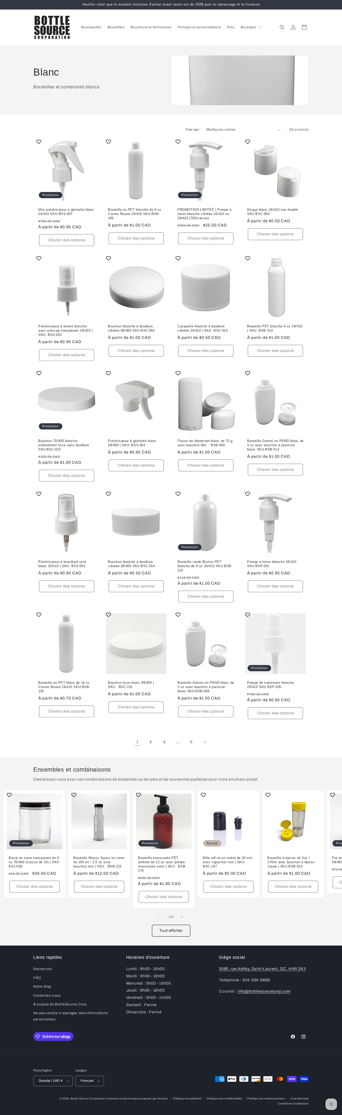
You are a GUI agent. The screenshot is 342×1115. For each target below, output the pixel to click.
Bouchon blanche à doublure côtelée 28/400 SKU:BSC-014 (131, 564)
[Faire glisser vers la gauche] (159, 916)
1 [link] (137, 742)
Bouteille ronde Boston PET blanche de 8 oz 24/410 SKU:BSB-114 (205, 566)
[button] (250, 27)
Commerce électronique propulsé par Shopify (137, 1098)
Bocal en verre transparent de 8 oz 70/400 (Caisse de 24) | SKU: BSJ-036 (34, 862)
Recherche (42, 969)
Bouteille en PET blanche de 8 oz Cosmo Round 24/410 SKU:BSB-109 (134, 214)
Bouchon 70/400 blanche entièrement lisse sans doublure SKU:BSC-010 (63, 445)
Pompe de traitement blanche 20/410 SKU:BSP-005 (270, 685)
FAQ (37, 978)
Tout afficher (171, 931)
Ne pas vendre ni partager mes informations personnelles (70, 1016)
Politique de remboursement (266, 1098)
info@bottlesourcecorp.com (264, 991)
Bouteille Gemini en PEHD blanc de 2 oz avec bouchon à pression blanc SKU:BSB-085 (206, 687)
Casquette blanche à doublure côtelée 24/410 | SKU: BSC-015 (203, 328)
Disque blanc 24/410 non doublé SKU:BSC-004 (272, 212)
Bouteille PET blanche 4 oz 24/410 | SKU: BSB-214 (274, 328)
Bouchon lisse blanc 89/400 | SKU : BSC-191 (131, 685)
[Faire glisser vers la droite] (182, 916)
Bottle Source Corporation (88, 1098)
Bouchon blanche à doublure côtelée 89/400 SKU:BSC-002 (131, 328)
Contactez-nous (46, 995)
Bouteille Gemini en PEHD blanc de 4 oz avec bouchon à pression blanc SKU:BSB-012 (275, 445)
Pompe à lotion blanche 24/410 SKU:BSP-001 (271, 564)
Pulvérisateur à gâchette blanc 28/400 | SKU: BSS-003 (132, 443)
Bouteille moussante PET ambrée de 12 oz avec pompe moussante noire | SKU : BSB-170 (162, 864)
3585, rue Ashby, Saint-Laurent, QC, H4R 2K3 (262, 969)
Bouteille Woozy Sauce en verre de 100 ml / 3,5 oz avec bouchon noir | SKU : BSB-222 (98, 862)
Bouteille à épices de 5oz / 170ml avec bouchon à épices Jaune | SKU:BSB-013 (291, 862)
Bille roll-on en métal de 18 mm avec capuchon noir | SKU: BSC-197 (228, 862)
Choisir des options (66, 240)
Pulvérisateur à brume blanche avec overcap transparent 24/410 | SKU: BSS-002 (65, 330)
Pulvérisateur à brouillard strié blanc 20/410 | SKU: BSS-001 (62, 564)
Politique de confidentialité (224, 1098)
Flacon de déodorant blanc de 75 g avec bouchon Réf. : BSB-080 (205, 443)
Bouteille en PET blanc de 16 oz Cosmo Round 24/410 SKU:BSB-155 (64, 687)
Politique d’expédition (187, 1098)
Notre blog (42, 987)
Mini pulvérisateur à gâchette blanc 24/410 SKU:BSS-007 (66, 212)
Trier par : (193, 129)
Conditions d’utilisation (293, 1103)
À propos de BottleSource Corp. (60, 1004)
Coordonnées (299, 1098)
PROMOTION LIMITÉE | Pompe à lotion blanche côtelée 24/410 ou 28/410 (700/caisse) (204, 214)
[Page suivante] (204, 742)
